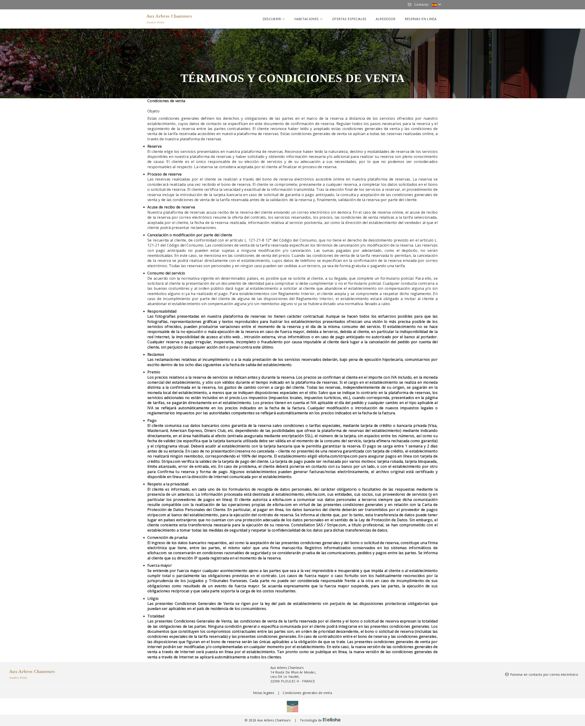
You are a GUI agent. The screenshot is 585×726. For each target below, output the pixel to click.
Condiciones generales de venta (307, 693)
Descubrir (272, 19)
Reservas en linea (420, 19)
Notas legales (263, 693)
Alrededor (386, 19)
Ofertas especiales (349, 19)
